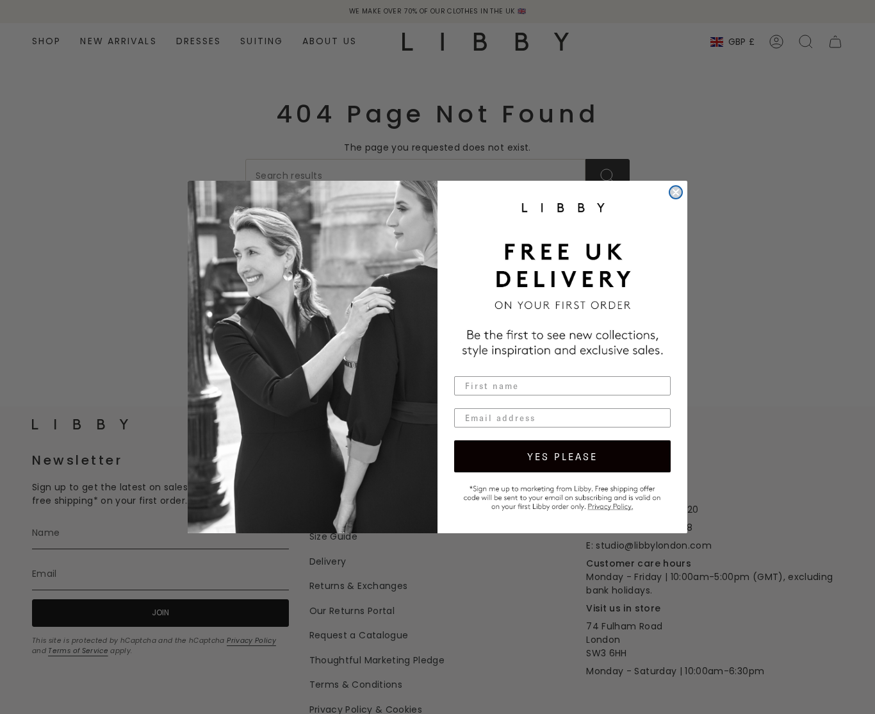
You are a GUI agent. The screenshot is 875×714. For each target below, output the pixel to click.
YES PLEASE (562, 456)
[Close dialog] (675, 192)
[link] (562, 496)
